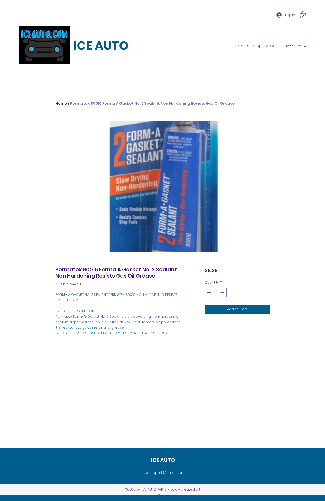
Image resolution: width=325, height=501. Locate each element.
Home (61, 103)
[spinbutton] (215, 292)
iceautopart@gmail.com (163, 472)
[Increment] (222, 292)
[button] (303, 14)
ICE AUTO (100, 45)
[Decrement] (208, 292)
